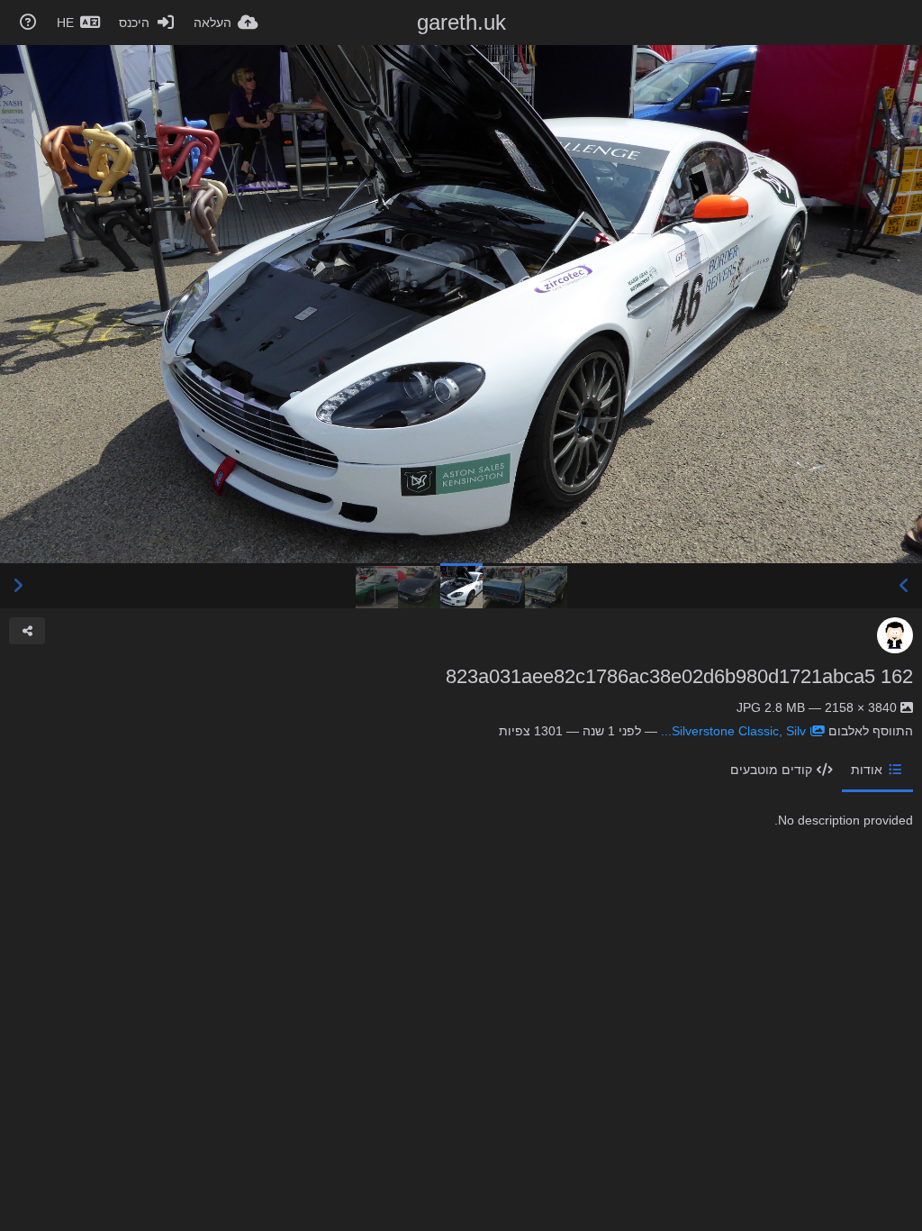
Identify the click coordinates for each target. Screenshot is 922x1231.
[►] (18, 586)
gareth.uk (461, 22)
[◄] (904, 586)
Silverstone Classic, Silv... (733, 731)
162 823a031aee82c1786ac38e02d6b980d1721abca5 (679, 676)
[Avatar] (895, 635)
